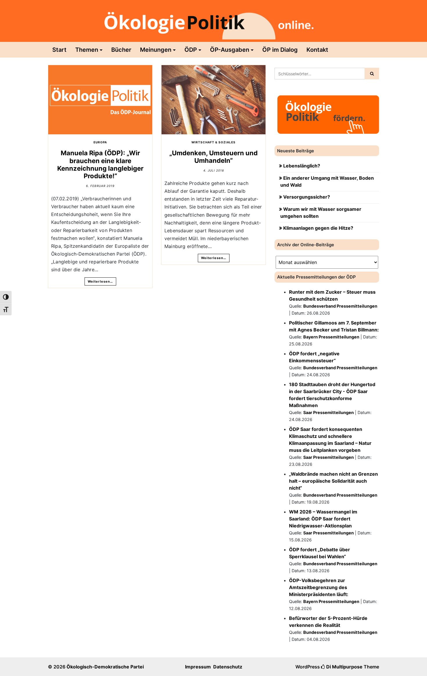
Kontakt (317, 49)
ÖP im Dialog (280, 49)
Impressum (198, 667)
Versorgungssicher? (306, 197)
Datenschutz (227, 667)
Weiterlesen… (100, 281)
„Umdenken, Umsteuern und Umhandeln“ (213, 156)
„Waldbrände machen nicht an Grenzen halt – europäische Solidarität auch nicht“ (333, 481)
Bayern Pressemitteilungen (331, 336)
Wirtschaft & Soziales (213, 142)
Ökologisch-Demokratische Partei (105, 667)
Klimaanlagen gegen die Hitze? (318, 228)
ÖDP (190, 49)
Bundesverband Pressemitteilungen (340, 306)
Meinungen (155, 49)
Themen (86, 49)
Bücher (121, 49)
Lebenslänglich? (301, 166)
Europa (100, 142)
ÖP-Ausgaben (229, 49)
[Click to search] (372, 73)
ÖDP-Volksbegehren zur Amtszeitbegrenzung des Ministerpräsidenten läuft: (318, 587)
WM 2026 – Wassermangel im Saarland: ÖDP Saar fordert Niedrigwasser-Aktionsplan (323, 519)
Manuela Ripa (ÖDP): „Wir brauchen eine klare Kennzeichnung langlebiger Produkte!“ (100, 164)
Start (59, 49)
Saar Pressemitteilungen (328, 412)
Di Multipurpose (344, 667)
